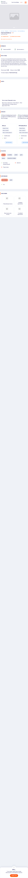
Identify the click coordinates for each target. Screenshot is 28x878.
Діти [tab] (21, 154)
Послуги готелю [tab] (12, 158)
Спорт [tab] (16, 154)
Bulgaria (6, 31)
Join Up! (2, 31)
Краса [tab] (3, 158)
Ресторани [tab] (4, 180)
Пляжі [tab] (3, 154)
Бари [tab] (11, 180)
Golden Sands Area (13, 31)
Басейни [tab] (10, 154)
